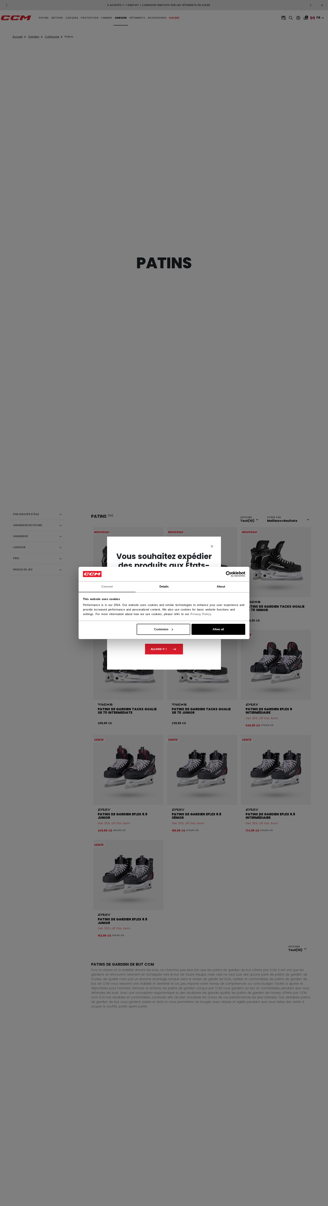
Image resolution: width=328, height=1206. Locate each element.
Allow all (218, 629)
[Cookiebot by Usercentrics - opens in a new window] (228, 574)
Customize (161, 629)
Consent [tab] (107, 586)
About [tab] (221, 586)
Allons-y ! (159, 649)
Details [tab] (164, 586)
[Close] (212, 546)
